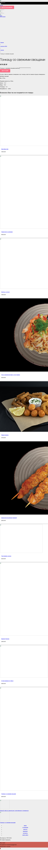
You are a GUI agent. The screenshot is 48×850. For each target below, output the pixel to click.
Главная (2, 42)
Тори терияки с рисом (6, 556)
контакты (25, 833)
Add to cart (5, 70)
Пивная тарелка (4, 435)
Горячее (2, 50)
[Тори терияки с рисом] (21, 552)
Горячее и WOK (3, 46)
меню (25, 825)
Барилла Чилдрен (5, 638)
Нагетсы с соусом (5, 292)
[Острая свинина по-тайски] (24, 677)
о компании (25, 827)
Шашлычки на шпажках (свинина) (9, 517)
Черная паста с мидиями (7, 231)
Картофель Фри (4, 149)
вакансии (25, 831)
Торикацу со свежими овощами (8, 793)
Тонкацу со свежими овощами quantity (9, 68)
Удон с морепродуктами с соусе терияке (10, 374)
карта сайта (25, 835)
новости (25, 829)
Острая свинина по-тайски (7, 680)
